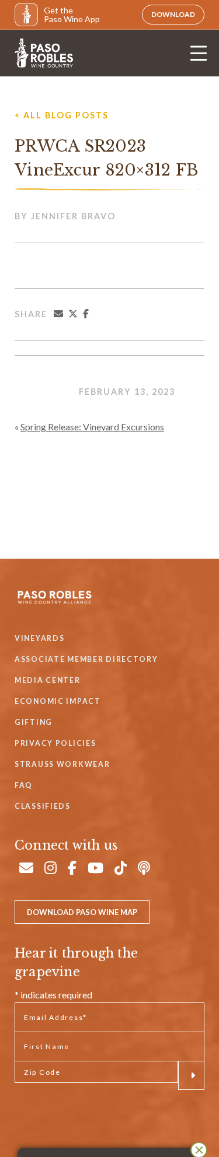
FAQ (24, 785)
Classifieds (43, 806)
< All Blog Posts (62, 115)
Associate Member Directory (86, 659)
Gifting (34, 722)
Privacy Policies (55, 743)
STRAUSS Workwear (62, 764)
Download (173, 14)
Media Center (48, 680)
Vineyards (39, 638)
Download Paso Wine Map (82, 912)
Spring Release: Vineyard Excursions (92, 426)
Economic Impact (58, 701)
